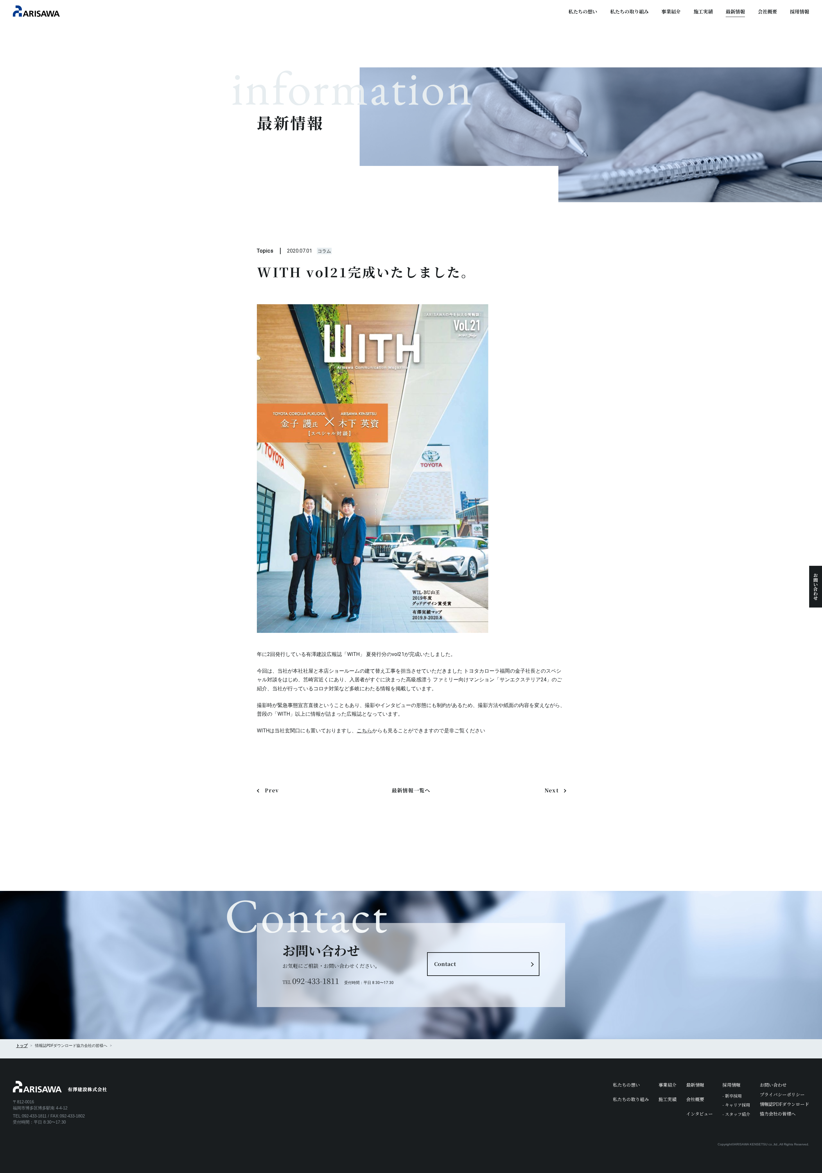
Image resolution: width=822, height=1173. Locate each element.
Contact (445, 964)
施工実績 (703, 11)
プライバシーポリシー (782, 1094)
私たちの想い (582, 11)
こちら (364, 731)
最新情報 (735, 11)
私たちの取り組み (629, 11)
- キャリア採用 (736, 1105)
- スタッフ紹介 (736, 1114)
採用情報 (799, 11)
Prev (272, 790)
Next (552, 790)
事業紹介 (671, 11)
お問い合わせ (815, 586)
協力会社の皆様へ (91, 1045)
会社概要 (767, 11)
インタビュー (699, 1113)
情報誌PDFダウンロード (784, 1104)
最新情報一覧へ (411, 790)
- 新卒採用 (732, 1096)
